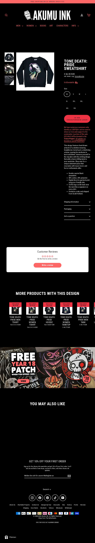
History (69, 505)
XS (67, 94)
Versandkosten (79, 76)
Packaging (67, 209)
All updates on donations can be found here (75, 140)
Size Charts (34, 508)
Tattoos (51, 508)
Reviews (83, 505)
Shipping (25, 508)
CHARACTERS (62, 25)
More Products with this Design (47, 293)
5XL (75, 108)
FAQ (63, 505)
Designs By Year (46, 505)
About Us (12, 505)
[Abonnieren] (69, 476)
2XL (74, 101)
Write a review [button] (47, 265)
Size (65, 89)
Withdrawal (68, 508)
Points (76, 505)
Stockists (43, 508)
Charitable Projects (24, 505)
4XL (67, 108)
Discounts (57, 505)
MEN (18, 25)
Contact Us (35, 505)
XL (67, 101)
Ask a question (69, 216)
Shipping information (71, 202)
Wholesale (59, 508)
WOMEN (30, 25)
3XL (81, 101)
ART (51, 25)
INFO (74, 25)
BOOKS (43, 25)
